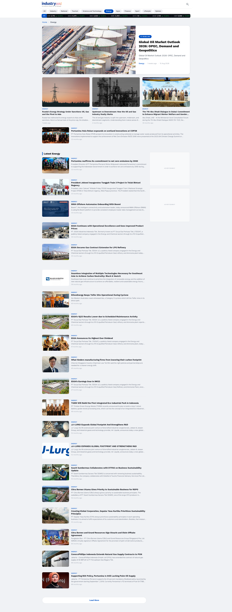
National (64, 11)
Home (44, 22)
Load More (94, 600)
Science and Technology (92, 11)
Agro (118, 11)
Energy (109, 11)
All (45, 11)
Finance (128, 11)
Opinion (158, 11)
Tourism (75, 11)
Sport (137, 11)
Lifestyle (147, 11)
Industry (53, 11)
